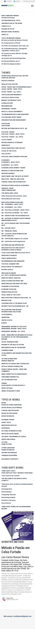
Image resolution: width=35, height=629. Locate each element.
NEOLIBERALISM (6, 106)
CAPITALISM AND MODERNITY (11, 95)
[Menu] (32, 6)
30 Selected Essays (8, 18)
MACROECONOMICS (8, 173)
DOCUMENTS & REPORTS (9, 459)
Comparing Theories (8, 494)
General (4, 486)
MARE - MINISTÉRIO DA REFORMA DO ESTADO (16, 335)
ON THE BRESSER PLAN (9, 380)
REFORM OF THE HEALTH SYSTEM (12, 345)
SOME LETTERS (6, 444)
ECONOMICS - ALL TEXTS (9, 165)
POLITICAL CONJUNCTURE (10, 264)
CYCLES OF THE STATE (8, 151)
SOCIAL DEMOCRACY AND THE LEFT (13, 148)
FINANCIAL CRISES (7, 188)
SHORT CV (4, 34)
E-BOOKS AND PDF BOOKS (10, 410)
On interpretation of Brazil (10, 43)
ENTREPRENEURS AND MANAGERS (12, 261)
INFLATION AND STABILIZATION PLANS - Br (16, 297)
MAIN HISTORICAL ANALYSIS (11, 278)
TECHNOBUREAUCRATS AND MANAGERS (15, 114)
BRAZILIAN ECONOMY (8, 273)
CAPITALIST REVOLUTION (10, 97)
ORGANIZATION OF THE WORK (11, 23)
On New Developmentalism (11, 64)
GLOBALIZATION (7, 103)
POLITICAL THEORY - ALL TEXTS (12, 137)
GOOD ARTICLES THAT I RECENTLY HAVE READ (17, 473)
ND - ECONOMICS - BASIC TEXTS (12, 204)
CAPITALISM (5, 123)
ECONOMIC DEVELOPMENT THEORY (13, 168)
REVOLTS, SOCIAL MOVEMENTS (11, 111)
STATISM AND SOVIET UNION (11, 117)
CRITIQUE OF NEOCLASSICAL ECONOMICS (15, 185)
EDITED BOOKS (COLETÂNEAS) (11, 407)
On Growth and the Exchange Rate (13, 58)
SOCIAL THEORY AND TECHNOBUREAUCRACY (16, 87)
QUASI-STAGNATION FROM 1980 (12, 281)
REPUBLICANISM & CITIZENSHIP (12, 142)
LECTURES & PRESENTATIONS (11, 431)
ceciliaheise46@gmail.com (22, 616)
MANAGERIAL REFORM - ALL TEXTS (13, 331)
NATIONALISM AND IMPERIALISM (12, 245)
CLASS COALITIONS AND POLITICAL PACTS (15, 253)
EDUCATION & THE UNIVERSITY (11, 267)
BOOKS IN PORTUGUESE (9, 413)
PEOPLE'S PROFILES (7, 80)
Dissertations (6, 503)
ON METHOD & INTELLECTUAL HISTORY (14, 76)
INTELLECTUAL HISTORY (9, 84)
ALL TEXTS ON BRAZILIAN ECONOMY (13, 275)
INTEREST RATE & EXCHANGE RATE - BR (14, 306)
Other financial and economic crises (14, 196)
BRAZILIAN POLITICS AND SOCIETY (13, 248)
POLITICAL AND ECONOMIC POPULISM (14, 156)
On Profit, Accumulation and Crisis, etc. (15, 46)
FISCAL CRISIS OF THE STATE (11, 295)
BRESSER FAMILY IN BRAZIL (10, 32)
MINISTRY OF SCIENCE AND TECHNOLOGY (15, 363)
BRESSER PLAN (6, 300)
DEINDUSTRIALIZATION (9, 292)
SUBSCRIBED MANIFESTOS (10, 377)
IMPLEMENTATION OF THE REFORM (13, 347)
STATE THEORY (6, 140)
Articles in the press (8, 500)
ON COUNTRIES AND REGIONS (11, 310)
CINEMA (4, 383)
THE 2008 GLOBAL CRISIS (9, 193)
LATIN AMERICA (6, 314)
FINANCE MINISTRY (7, 361)
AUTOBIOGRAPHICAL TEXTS (10, 20)
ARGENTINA (5, 317)
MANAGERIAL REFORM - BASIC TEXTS (13, 328)
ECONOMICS (5, 160)
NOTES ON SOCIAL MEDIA (10, 434)
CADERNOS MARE (7, 350)
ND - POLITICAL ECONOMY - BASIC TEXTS (15, 210)
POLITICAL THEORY (7, 132)
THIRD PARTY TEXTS (8, 471)
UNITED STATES (6, 320)
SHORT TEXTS (6, 422)
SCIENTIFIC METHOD (8, 78)
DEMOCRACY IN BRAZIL (9, 255)
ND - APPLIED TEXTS (8, 228)
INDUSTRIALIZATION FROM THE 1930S (14, 283)
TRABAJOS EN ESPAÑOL (9, 455)
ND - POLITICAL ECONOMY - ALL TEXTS (14, 213)
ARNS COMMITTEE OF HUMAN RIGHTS (14, 374)
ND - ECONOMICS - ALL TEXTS (11, 207)
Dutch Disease (6, 492)
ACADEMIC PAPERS (7, 419)
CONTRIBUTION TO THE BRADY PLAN (14, 303)
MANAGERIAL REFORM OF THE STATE (14, 326)
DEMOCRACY (5, 145)
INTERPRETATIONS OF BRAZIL (11, 250)
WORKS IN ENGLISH (7, 450)
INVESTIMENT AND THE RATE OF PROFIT (15, 176)
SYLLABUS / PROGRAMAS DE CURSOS (13, 436)
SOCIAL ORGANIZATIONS (9, 342)
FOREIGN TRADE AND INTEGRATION (13, 182)
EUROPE (4, 323)
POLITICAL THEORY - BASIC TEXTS (12, 134)
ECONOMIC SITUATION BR (10, 286)
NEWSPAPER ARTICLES (9, 425)
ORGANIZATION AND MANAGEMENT (13, 120)
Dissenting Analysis (8, 497)
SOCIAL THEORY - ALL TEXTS (11, 92)
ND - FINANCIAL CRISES (9, 231)
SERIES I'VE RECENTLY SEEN (10, 391)
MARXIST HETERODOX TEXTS (11, 100)
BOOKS (3, 403)
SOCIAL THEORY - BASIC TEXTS (11, 89)
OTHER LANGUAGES (8, 448)
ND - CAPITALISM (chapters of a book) (14, 238)
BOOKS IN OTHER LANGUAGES (11, 405)
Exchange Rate (6, 489)
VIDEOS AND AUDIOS (8, 439)
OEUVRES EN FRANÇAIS (9, 452)
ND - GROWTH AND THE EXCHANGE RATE (15, 215)
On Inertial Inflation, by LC (10, 61)
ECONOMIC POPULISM (8, 289)
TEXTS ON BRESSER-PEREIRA (11, 38)
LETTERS (4, 442)
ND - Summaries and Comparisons (13, 241)
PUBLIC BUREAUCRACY (8, 258)
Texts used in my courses (10, 476)
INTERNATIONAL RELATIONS (11, 312)
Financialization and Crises (10, 199)
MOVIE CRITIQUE (7, 388)
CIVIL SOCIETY (6, 154)
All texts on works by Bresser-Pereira (14, 40)
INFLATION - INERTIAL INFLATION (12, 179)
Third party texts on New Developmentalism (17, 484)
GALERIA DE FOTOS (7, 29)
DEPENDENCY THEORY (8, 109)
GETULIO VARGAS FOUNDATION (12, 366)
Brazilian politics (7, 269)
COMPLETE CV (6, 26)
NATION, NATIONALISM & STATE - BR (14, 128)
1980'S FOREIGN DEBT (8, 190)
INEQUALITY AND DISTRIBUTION (12, 170)
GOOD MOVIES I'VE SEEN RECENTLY (13, 385)
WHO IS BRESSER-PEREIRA (10, 15)
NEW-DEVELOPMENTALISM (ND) (12, 202)
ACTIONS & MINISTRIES (9, 359)
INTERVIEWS (5, 428)
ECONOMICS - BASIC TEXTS (10, 162)
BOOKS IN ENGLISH (7, 416)
